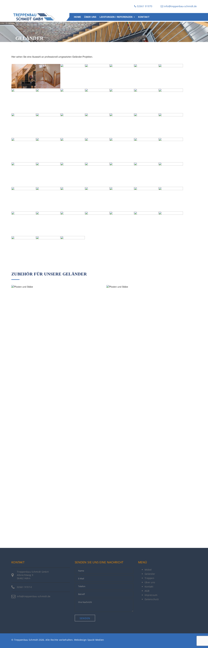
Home (77, 17)
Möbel (148, 569)
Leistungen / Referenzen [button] (116, 17)
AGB (147, 590)
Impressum (151, 595)
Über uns (90, 17)
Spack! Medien (95, 639)
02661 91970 (144, 6)
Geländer (150, 573)
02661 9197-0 (24, 587)
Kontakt (144, 17)
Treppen (149, 578)
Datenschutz (152, 599)
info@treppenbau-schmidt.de (180, 6)
